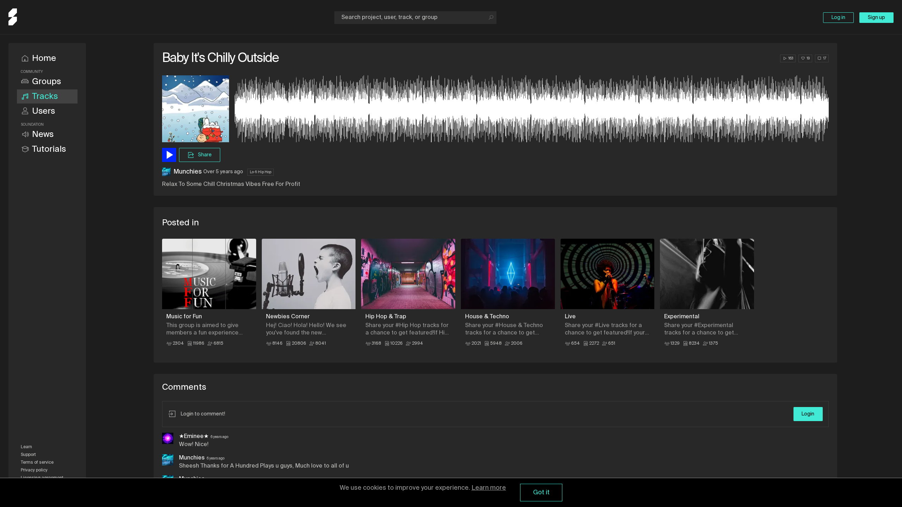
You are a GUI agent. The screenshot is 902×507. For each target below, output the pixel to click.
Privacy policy (34, 470)
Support (28, 455)
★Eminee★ (194, 436)
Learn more (488, 488)
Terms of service (37, 463)
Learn (26, 447)
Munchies (187, 172)
